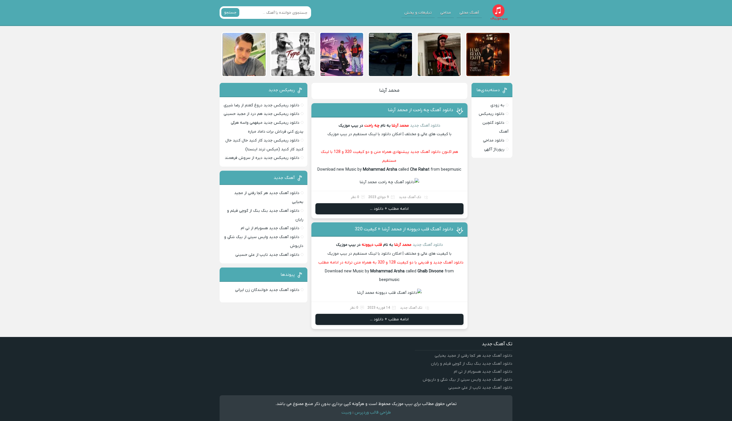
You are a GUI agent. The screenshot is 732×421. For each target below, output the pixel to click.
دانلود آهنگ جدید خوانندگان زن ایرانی (267, 290)
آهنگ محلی (469, 12)
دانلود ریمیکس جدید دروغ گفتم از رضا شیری (261, 105)
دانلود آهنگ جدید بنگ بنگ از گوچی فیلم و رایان (471, 363)
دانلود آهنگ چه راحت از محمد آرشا (420, 110)
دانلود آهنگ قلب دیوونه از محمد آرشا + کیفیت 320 (404, 229)
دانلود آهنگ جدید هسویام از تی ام (270, 228)
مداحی (445, 12)
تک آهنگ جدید (410, 197)
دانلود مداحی (493, 140)
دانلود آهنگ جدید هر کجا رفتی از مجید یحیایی (473, 355)
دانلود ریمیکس (491, 114)
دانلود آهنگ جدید (425, 125)
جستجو (230, 12)
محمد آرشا (389, 90)
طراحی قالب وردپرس (373, 412)
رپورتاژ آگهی (494, 149)
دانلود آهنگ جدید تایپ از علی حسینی (267, 255)
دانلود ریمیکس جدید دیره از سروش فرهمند (262, 158)
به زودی (497, 105)
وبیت (346, 412)
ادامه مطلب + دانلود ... (389, 209)
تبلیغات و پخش (418, 12)
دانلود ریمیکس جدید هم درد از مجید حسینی (261, 114)
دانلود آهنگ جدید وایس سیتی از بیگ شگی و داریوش (467, 379)
